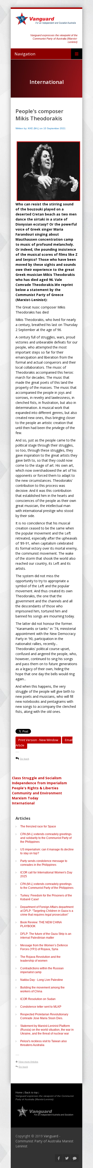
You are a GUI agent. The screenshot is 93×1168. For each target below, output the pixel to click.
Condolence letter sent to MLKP (40, 1006)
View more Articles (28, 1061)
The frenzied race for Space (38, 826)
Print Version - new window (38, 740)
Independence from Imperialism (39, 783)
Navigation (25, 54)
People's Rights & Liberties (35, 788)
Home (19, 1092)
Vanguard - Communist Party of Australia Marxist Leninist (44, 1141)
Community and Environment (37, 793)
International (23, 803)
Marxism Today (25, 798)
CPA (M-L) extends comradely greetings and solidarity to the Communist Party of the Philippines (46, 837)
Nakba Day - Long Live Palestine (41, 980)
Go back (24, 758)
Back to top (31, 1092)
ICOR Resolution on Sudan (38, 999)
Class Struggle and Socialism (37, 778)
